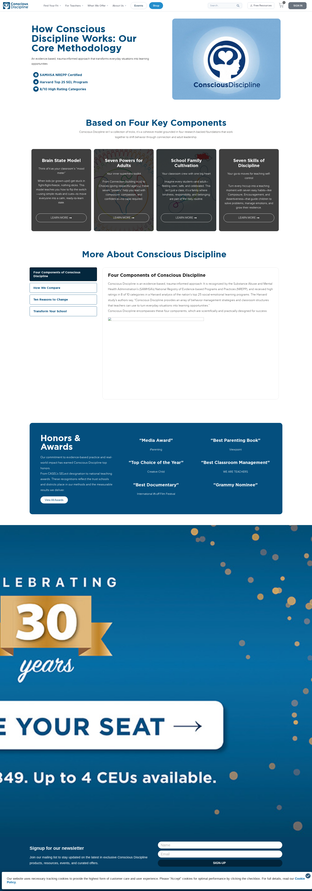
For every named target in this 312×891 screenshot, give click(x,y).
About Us (118, 5)
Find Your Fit (51, 5)
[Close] (308, 875)
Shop (156, 5)
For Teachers (73, 5)
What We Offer (97, 5)
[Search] (239, 5)
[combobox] (225, 5)
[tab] (63, 274)
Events (138, 5)
